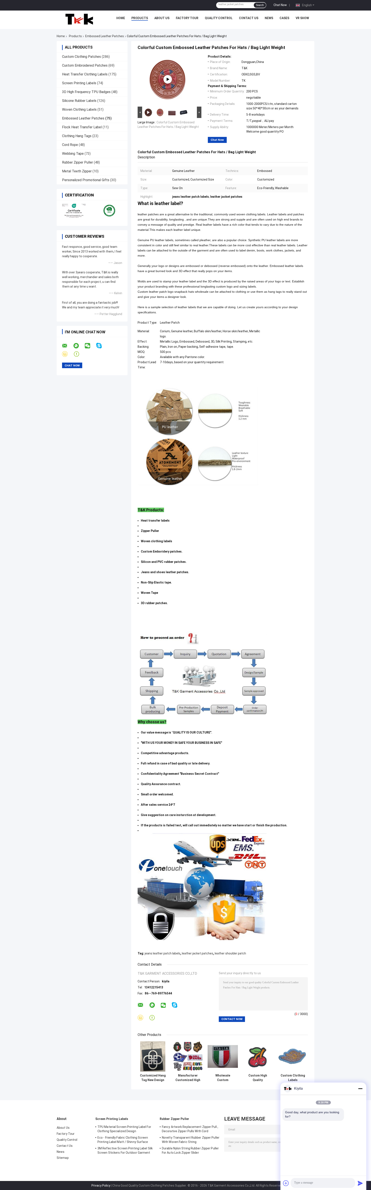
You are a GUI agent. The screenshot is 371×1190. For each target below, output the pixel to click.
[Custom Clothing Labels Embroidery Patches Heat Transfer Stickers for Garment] (293, 1056)
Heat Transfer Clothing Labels (85, 74)
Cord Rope (70, 145)
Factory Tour (187, 18)
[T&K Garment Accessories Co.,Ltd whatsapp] (78, 346)
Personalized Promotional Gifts (85, 180)
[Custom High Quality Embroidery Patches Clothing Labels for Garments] (258, 1056)
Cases (284, 18)
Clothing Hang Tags (76, 136)
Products (139, 18)
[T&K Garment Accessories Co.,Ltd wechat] (90, 346)
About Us (161, 18)
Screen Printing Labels (79, 83)
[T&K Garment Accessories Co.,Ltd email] (67, 346)
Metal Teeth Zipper (77, 171)
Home (120, 18)
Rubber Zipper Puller (77, 162)
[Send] (360, 1183)
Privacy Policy (100, 1185)
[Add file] (286, 1183)
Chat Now (280, 5)
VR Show (302, 18)
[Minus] (360, 1088)
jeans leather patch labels (162, 953)
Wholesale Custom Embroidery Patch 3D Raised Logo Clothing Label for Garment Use (223, 1078)
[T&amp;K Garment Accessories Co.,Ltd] (79, 19)
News (269, 18)
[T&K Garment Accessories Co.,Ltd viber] (67, 354)
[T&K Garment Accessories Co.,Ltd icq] (79, 354)
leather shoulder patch (230, 953)
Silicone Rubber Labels (79, 101)
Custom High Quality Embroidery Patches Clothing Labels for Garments (257, 1078)
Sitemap (63, 1157)
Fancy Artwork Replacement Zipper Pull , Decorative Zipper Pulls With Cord (190, 1129)
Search (260, 5)
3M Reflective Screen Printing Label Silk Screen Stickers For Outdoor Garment (125, 1150)
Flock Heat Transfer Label (82, 127)
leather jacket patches (197, 953)
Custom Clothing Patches (81, 57)
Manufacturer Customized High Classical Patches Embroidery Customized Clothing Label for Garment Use (188, 1078)
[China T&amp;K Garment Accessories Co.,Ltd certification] (74, 210)
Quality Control (219, 18)
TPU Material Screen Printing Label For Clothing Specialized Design (124, 1129)
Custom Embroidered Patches (85, 65)
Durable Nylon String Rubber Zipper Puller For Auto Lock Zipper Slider (190, 1150)
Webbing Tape (73, 154)
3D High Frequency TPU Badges (86, 92)
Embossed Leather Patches (104, 36)
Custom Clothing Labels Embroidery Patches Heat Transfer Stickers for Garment (293, 1078)
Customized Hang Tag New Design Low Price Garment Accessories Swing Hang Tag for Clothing (153, 1078)
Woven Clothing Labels (79, 109)
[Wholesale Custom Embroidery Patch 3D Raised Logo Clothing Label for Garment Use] (223, 1056)
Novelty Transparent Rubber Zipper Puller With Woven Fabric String (190, 1140)
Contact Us (248, 18)
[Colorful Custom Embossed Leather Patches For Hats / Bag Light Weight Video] (168, 79)
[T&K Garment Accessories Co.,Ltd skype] (101, 346)
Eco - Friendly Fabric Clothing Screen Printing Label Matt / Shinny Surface (122, 1140)
